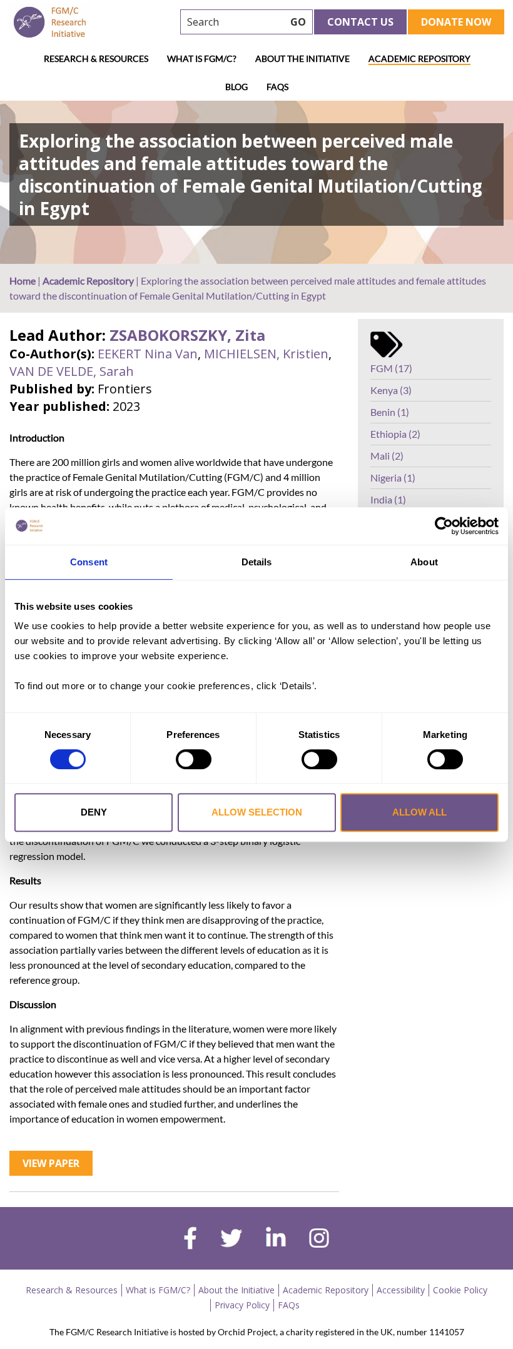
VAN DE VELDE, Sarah (71, 371)
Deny (94, 812)
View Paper (51, 1163)
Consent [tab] (89, 562)
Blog (236, 86)
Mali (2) (387, 456)
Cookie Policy (460, 1290)
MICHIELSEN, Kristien (266, 353)
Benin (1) (389, 412)
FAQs (277, 86)
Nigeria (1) (392, 477)
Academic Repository (419, 58)
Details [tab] (256, 562)
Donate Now (456, 22)
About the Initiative (302, 58)
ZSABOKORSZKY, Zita (187, 335)
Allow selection (256, 812)
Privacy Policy (242, 1305)
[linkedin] (276, 1239)
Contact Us (360, 22)
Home (22, 280)
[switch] (193, 759)
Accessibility (401, 1290)
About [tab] (424, 562)
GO (298, 22)
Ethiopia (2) (395, 434)
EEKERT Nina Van (148, 353)
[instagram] (319, 1239)
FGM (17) (391, 368)
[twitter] (231, 1239)
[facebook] (190, 1239)
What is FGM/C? (201, 58)
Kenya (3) (391, 390)
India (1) (388, 499)
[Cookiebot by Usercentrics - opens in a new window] (444, 526)
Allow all (419, 812)
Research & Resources (96, 58)
